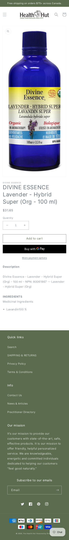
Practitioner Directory (21, 412)
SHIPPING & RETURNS (22, 355)
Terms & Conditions (20, 371)
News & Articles (17, 403)
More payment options (34, 257)
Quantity (8, 217)
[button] (5, 15)
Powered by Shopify (44, 533)
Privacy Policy (16, 363)
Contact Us (14, 395)
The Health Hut (29, 533)
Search (12, 347)
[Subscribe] (57, 490)
